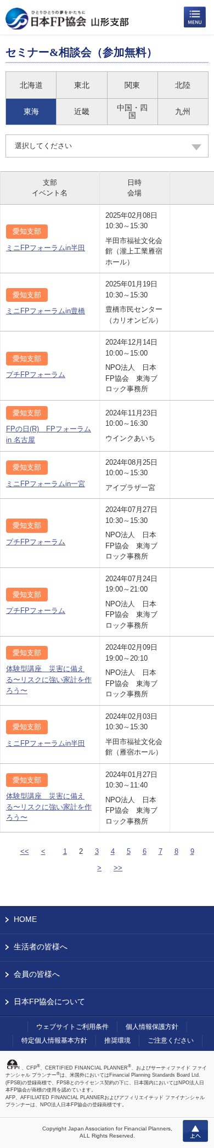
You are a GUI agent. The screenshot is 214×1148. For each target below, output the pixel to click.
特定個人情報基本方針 (54, 1040)
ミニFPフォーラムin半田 (45, 248)
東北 (81, 85)
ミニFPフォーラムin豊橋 (45, 311)
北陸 (182, 85)
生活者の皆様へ (40, 946)
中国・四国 (132, 111)
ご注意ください (171, 1040)
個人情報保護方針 (152, 1027)
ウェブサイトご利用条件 (72, 1027)
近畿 (81, 111)
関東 (132, 85)
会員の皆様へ (37, 974)
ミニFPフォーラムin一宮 (45, 484)
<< (24, 851)
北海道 (31, 85)
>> (118, 868)
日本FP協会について (49, 1001)
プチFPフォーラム (35, 374)
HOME (25, 919)
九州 (182, 111)
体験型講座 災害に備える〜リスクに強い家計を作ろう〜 (49, 679)
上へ (195, 1131)
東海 (31, 111)
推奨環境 (117, 1040)
